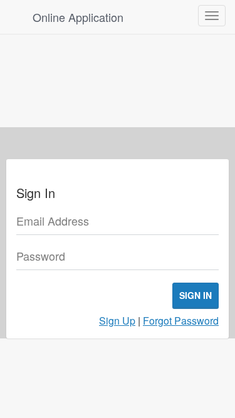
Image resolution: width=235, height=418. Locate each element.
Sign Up (117, 320)
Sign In (195, 295)
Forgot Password (181, 320)
